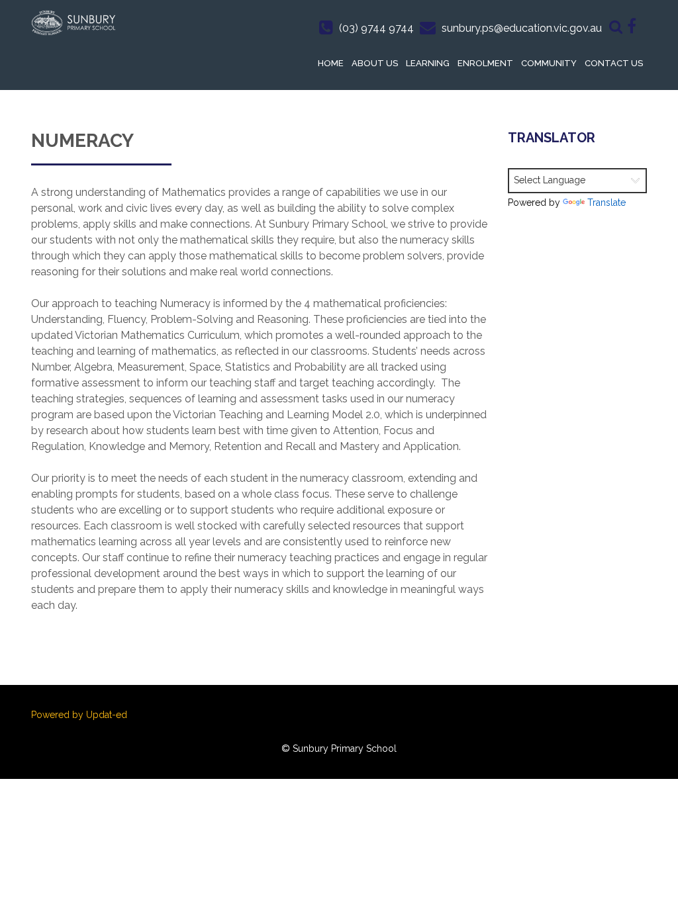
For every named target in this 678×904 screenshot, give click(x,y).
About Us (375, 63)
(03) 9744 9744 (376, 28)
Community (549, 63)
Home (331, 63)
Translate (606, 202)
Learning (428, 63)
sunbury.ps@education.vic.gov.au (522, 28)
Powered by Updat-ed (79, 714)
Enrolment (485, 63)
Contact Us (614, 63)
